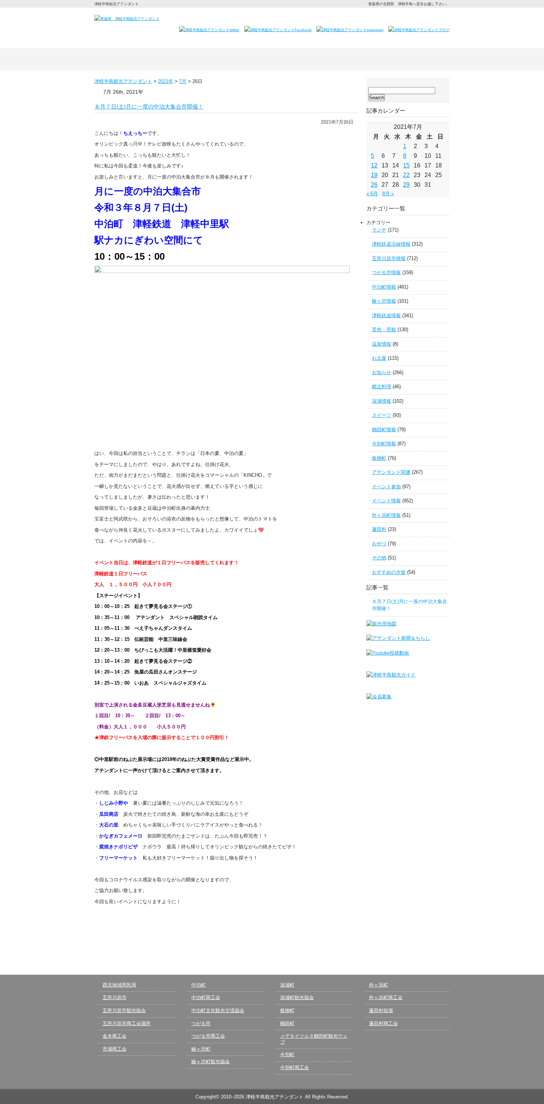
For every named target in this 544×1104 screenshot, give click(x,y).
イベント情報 (386, 500)
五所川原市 (115, 997)
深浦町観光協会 (297, 997)
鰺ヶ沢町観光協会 (210, 1061)
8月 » (388, 193)
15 (406, 165)
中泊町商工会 (205, 997)
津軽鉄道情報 (386, 315)
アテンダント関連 (391, 472)
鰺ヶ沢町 (201, 1049)
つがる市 (201, 1023)
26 (374, 185)
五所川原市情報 (389, 258)
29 (406, 185)
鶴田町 (287, 1023)
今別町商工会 (294, 1067)
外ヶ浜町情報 (386, 515)
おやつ (379, 543)
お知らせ (381, 372)
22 (406, 175)
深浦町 (287, 985)
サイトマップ (433, 17)
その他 (379, 558)
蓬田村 (379, 529)
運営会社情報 (396, 17)
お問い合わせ (357, 17)
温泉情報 (381, 344)
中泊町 (198, 985)
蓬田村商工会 (383, 1023)
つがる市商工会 (208, 1036)
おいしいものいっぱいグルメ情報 (343, 59)
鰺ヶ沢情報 (384, 301)
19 (374, 175)
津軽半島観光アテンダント (129, 59)
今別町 (287, 1054)
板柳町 (379, 458)
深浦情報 (381, 401)
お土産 (379, 358)
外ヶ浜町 (378, 985)
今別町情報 (384, 443)
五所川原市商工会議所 (127, 1023)
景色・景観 (384, 329)
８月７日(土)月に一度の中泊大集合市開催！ (149, 106)
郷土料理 (381, 386)
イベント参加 (386, 486)
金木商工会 (115, 1036)
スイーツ (381, 415)
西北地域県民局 (119, 985)
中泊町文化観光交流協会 (217, 1010)
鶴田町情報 (384, 429)
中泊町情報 (384, 287)
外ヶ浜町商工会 (386, 997)
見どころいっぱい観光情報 (272, 59)
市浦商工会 (115, 1049)
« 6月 (372, 193)
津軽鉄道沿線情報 (391, 244)
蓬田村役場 (381, 1010)
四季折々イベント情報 (200, 59)
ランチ (379, 230)
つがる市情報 (386, 272)
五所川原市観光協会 (124, 1010)
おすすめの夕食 (389, 572)
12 (374, 165)
